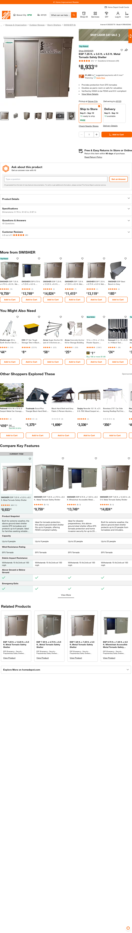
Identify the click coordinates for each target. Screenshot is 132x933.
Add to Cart (118, 134)
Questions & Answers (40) (108, 61)
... (1, 25)
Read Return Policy (93, 157)
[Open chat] (130, 36)
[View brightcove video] (60, 116)
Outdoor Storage (37, 25)
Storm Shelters (54, 25)
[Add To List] (122, 50)
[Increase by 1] (96, 134)
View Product (9, 658)
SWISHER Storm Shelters (75, 25)
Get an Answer (119, 179)
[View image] (4, 116)
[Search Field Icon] (74, 15)
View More (66, 595)
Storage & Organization (16, 25)
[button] (66, 199)
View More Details (90, 94)
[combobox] (60, 15)
